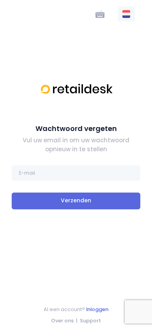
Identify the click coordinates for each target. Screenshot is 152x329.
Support (90, 320)
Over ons (62, 320)
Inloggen (97, 309)
